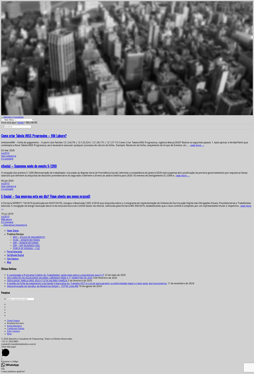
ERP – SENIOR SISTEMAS (26, 242)
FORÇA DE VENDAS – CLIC (26, 248)
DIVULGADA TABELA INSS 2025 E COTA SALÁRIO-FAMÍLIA (37, 280)
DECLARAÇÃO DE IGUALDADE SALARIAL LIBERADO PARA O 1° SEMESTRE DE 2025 (49, 277)
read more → (197, 145)
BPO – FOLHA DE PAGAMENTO (29, 237)
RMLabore (6, 219)
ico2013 (5, 153)
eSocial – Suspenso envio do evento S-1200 (29, 165)
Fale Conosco (13, 258)
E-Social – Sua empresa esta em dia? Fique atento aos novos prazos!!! (45, 196)
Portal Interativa (14, 251)
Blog (9, 262)
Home (20, 122)
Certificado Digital (15, 255)
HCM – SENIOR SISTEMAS (26, 240)
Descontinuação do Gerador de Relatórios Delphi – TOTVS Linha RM (42, 286)
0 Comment (7, 158)
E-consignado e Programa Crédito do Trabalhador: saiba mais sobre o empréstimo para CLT (55, 275)
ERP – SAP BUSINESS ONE (26, 245)
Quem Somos (13, 230)
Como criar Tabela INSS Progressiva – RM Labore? (34, 135)
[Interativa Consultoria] (12, 117)
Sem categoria (8, 156)
